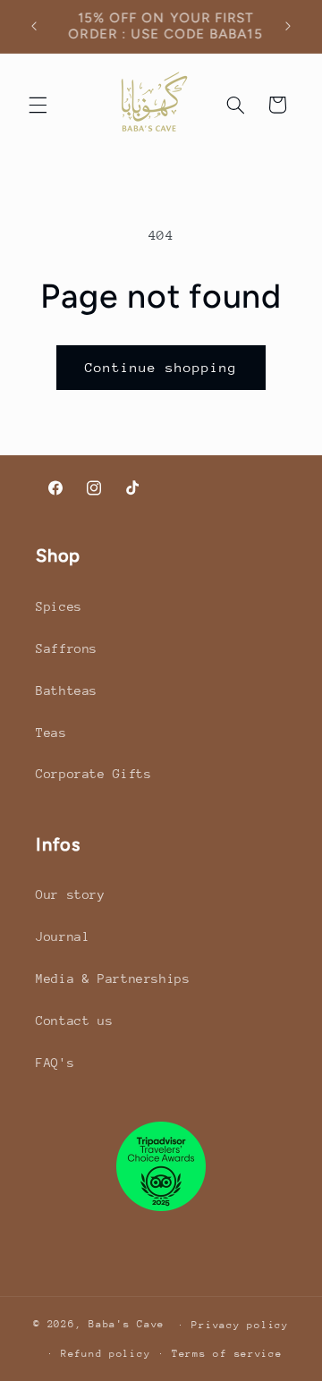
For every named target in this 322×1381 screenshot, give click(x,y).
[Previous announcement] (34, 26)
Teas (51, 732)
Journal (62, 936)
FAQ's (55, 1062)
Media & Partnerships (113, 978)
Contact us (74, 1020)
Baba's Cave (127, 1324)
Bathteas (66, 690)
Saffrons (66, 648)
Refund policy (106, 1354)
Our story (71, 894)
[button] (37, 104)
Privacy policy (239, 1325)
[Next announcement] (288, 26)
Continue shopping (161, 367)
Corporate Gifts (93, 774)
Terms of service (227, 1354)
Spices (59, 606)
